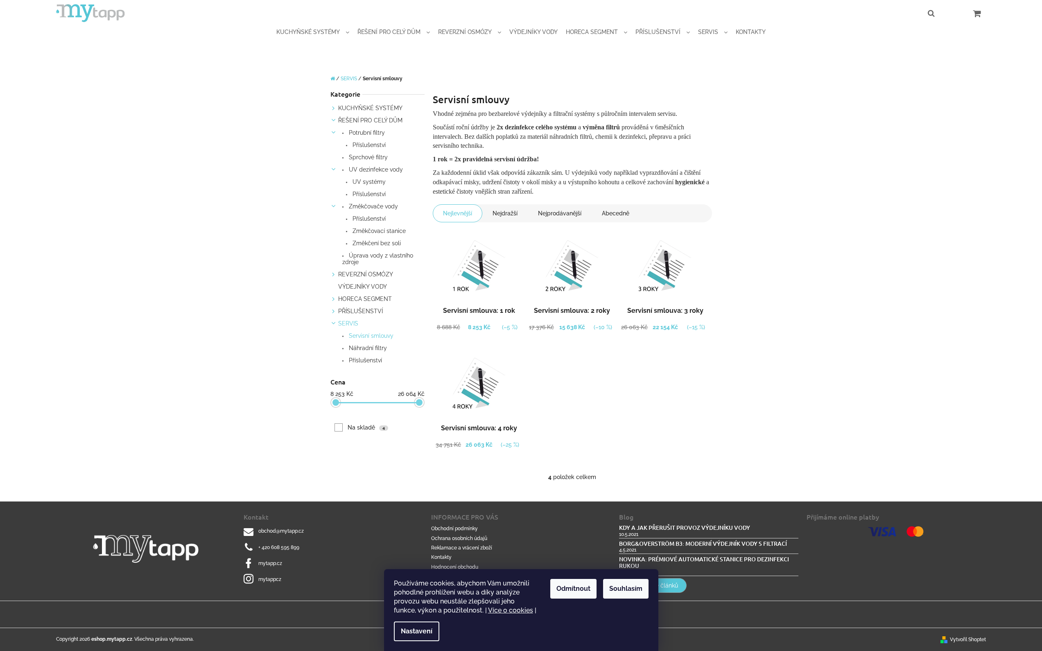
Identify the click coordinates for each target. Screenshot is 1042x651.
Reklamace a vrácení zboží (461, 548)
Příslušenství (368, 145)
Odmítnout (573, 588)
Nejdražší (505, 213)
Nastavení (416, 631)
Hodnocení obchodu (454, 567)
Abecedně (615, 213)
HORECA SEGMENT (365, 299)
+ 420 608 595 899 (278, 547)
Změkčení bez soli (376, 243)
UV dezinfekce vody (375, 169)
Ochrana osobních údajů (459, 538)
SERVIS (348, 323)
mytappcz (269, 579)
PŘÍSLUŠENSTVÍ (360, 311)
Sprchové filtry (367, 157)
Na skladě (366, 427)
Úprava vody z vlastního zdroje (377, 258)
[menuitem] (312, 32)
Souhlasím (625, 588)
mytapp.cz (270, 563)
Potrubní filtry (366, 132)
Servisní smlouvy (370, 335)
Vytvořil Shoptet (968, 639)
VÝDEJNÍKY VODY (362, 286)
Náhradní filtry (367, 348)
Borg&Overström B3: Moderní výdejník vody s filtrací (703, 543)
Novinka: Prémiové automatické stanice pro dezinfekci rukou (704, 562)
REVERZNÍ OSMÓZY (365, 274)
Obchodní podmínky (454, 528)
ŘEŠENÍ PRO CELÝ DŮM (370, 120)
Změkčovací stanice (378, 231)
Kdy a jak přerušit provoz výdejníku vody (684, 527)
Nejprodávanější (559, 213)
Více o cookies (510, 610)
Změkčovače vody (372, 206)
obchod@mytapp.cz (281, 531)
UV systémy (368, 182)
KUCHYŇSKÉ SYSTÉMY (370, 108)
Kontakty (441, 557)
